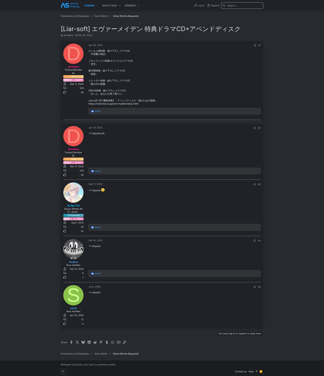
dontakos (68, 35)
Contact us (241, 371)
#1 (259, 45)
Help (251, 371)
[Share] (255, 45)
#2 (259, 128)
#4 (259, 240)
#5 (259, 286)
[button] (97, 5)
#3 (259, 184)
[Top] (256, 371)
